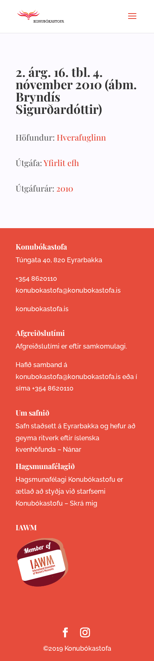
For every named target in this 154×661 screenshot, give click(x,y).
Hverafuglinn (81, 137)
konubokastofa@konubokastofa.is (68, 290)
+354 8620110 (36, 278)
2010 (64, 188)
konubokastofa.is (42, 309)
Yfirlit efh (61, 162)
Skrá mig (83, 503)
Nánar (72, 449)
